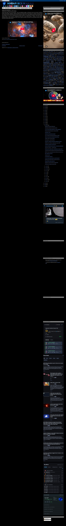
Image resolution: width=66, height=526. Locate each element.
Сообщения (46, 518)
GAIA (54, 82)
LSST (63, 83)
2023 (45, 110)
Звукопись (50, 59)
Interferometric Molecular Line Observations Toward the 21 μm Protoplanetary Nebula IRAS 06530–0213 (53, 444)
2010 (45, 183)
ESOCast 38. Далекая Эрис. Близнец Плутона (52, 159)
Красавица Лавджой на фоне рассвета (51, 127)
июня (46, 173)
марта (46, 178)
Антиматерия (45, 52)
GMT (56, 82)
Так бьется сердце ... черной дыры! (50, 147)
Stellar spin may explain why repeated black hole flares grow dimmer (56, 394)
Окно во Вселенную (52, 67)
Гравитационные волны (60, 56)
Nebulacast (57, 84)
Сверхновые (59, 72)
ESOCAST (47, 82)
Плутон (49, 68)
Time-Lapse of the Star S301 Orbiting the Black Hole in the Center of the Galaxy (56, 415)
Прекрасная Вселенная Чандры (10, 39)
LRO (60, 83)
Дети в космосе (59, 57)
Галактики (45, 56)
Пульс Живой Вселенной (60, 70)
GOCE (59, 82)
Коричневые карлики (50, 60)
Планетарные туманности (60, 67)
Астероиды (49, 52)
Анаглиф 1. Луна (47, 132)
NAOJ (47, 84)
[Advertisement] (22, 55)
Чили (44, 80)
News (47, 358)
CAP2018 (61, 80)
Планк (46, 68)
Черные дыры (59, 79)
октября (46, 167)
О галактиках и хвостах (48, 156)
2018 (45, 113)
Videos (54, 358)
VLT (49, 85)
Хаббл (62, 78)
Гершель (53, 56)
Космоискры (59, 60)
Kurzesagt (58, 83)
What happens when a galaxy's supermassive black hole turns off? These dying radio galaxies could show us (56, 375)
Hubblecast (47, 83)
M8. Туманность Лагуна (48, 153)
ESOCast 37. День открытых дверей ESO (51, 162)
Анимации (61, 51)
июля (46, 172)
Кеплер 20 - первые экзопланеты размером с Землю (53, 141)
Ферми (44, 78)
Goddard (62, 82)
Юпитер (54, 80)
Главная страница (22, 45)
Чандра (16, 39)
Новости (45, 66)
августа (46, 170)
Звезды (5, 39)
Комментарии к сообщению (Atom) (12, 47)
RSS (63, 355)
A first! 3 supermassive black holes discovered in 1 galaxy (56, 405)
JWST (54, 83)
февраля (46, 179)
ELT (52, 81)
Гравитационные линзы (48, 57)
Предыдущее (40, 45)
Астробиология (55, 52)
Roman (62, 84)
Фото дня (55, 78)
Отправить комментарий (6, 44)
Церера (47, 79)
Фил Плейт (49, 78)
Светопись (45, 73)
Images (58, 358)
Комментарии (47, 520)
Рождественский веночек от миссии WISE (51, 130)
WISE (52, 85)
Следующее (4, 45)
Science (50, 358)
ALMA (58, 80)
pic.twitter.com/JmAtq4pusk (53, 260)
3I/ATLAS (51, 51)
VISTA (47, 85)
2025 (45, 107)
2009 (45, 184)
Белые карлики (56, 53)
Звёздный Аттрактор (58, 58)
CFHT (44, 81)
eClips (50, 81)
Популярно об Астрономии (55, 68)
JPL (51, 83)
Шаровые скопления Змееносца (50, 126)
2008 (45, 186)
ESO (58, 81)
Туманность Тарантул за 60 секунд (9, 10)
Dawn (47, 81)
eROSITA (55, 81)
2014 (45, 119)
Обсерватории (45, 67)
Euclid (51, 82)
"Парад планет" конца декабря (50, 138)
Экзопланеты (48, 80)
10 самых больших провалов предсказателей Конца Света (54, 150)
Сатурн (52, 72)
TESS (44, 85)
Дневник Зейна (45, 58)
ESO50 (63, 81)
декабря (46, 125)
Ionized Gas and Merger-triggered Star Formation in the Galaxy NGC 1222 (53, 454)
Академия (56, 51)
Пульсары (46, 71)
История (60, 59)
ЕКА (51, 58)
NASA (50, 84)
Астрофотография (61, 52)
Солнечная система (53, 75)
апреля (46, 176)
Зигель (55, 59)
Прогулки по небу (52, 70)
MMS (44, 84)
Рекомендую (58, 71)
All (44, 358)
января (46, 181)
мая (46, 175)
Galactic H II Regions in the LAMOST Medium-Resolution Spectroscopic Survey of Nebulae (53, 434)
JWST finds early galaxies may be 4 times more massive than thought (53, 364)
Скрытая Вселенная (60, 73)
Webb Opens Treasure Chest (55, 382)
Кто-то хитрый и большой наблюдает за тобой (52, 135)
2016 (45, 116)
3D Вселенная (45, 51)
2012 (45, 122)
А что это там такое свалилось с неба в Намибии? (53, 129)
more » (44, 370)
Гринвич (55, 57)
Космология (46, 62)
